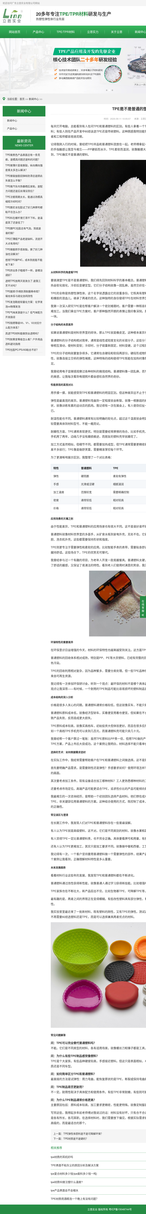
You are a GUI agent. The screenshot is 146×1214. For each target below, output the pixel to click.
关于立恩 (116, 32)
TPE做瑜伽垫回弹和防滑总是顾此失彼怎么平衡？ (24, 178)
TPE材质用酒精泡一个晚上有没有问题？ (75, 1198)
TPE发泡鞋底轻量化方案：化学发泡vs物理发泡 (24, 304)
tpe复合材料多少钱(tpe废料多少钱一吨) (74, 1173)
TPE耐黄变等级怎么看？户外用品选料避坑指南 (24, 341)
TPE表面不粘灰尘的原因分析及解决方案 (75, 1165)
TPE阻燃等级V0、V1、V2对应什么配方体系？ (23, 325)
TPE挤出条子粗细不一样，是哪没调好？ (24, 272)
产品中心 (38, 32)
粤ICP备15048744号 (120, 1209)
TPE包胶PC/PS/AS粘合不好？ (22, 349)
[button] (106, 90)
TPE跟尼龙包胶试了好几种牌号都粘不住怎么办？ (24, 209)
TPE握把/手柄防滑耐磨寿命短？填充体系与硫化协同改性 (23, 293)
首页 (22, 99)
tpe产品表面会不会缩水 (64, 1190)
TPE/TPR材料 (66, 32)
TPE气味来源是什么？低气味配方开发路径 (24, 314)
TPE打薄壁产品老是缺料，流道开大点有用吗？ (24, 241)
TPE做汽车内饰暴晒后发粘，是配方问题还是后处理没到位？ (24, 188)
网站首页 (14, 32)
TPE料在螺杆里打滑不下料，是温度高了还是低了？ (24, 220)
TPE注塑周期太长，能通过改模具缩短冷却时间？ (24, 199)
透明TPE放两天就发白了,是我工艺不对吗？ (23, 283)
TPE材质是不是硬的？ (75, 1138)
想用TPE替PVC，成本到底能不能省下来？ (23, 262)
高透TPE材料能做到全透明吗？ (22, 333)
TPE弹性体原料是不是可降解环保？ (83, 1133)
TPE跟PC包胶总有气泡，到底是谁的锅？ (23, 230)
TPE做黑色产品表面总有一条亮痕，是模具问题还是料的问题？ (22, 157)
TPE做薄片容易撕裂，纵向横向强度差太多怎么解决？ (24, 167)
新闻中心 (34, 99)
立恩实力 (92, 32)
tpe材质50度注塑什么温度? (67, 1182)
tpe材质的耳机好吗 (62, 1157)
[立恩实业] (14, 16)
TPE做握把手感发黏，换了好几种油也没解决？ (24, 251)
